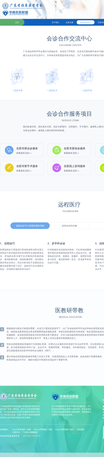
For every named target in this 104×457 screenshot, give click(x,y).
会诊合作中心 (85, 22)
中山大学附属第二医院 (43, 429)
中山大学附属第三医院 (64, 429)
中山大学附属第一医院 (21, 429)
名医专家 (69, 22)
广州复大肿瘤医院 (30, 432)
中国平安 (16, 432)
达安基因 (80, 429)
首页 (17, 22)
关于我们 (55, 22)
